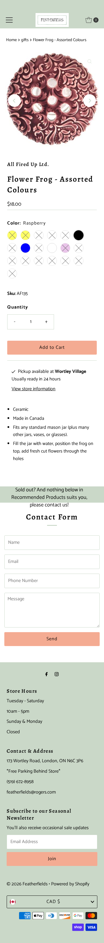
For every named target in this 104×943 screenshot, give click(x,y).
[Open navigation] (9, 20)
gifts (25, 40)
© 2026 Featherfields (27, 884)
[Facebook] (46, 674)
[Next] (89, 100)
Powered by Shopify (70, 884)
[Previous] (14, 100)
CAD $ (53, 902)
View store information (33, 389)
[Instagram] (57, 674)
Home (11, 40)
